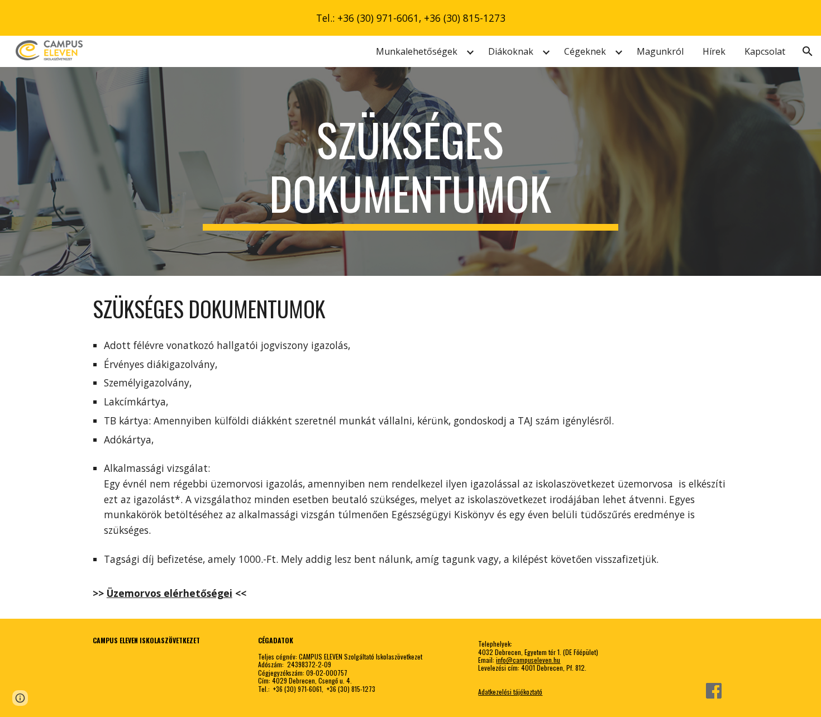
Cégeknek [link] (585, 51)
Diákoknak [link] (510, 51)
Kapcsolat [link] (764, 51)
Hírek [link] (714, 51)
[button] (807, 51)
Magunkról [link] (660, 51)
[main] (410, 171)
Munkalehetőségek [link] (416, 51)
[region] (410, 18)
